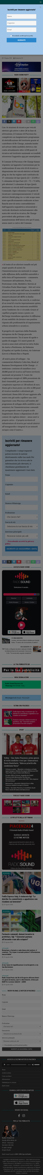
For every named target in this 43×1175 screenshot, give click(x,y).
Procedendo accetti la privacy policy (22, 36)
